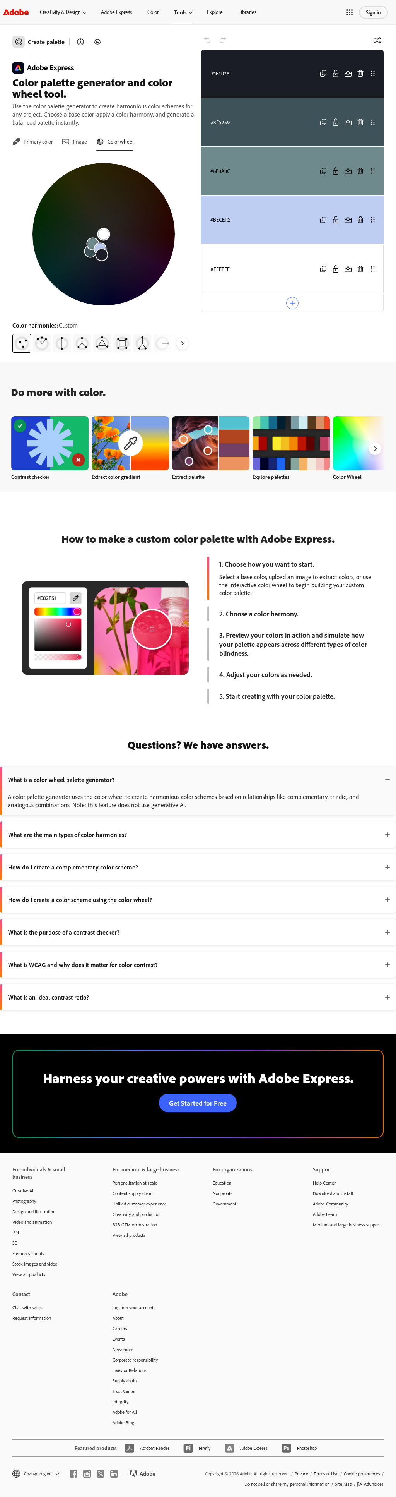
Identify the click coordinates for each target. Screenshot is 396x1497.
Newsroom (123, 1349)
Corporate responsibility (135, 1360)
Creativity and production (136, 1214)
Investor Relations (130, 1370)
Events (119, 1339)
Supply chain (125, 1381)
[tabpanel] (103, 255)
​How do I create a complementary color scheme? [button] (73, 867)
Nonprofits (222, 1193)
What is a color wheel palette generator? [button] (61, 780)
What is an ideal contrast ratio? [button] (48, 997)
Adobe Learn (325, 1214)
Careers (120, 1328)
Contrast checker (30, 476)
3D (15, 1243)
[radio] (21, 343)
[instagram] (87, 1474)
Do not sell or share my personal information (286, 1484)
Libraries (247, 12)
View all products (28, 1274)
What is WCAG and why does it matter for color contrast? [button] (83, 965)
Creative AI (22, 1190)
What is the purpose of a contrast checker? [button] (63, 932)
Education (222, 1183)
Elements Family (28, 1253)
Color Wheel (347, 476)
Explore (215, 12)
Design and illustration (33, 1211)
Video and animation (32, 1222)
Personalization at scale (135, 1183)
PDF (16, 1232)
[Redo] (223, 40)
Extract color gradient (116, 476)
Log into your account (133, 1307)
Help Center (324, 1183)
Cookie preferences (362, 1473)
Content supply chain (132, 1193)
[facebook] (73, 1474)
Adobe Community (330, 1204)
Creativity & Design (60, 12)
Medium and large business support (347, 1225)
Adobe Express (116, 12)
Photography (24, 1201)
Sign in (373, 12)
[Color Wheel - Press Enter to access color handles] (103, 234)
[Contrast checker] (80, 42)
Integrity (121, 1401)
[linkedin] (114, 1474)
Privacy (301, 1473)
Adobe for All (125, 1412)
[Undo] (207, 40)
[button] (349, 12)
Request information (31, 1318)
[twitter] (100, 1474)
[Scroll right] (182, 343)
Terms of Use (326, 1473)
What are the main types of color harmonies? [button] (67, 835)
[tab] (32, 142)
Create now (50, 443)
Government (224, 1204)
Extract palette (188, 476)
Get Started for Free (198, 1103)
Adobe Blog (123, 1422)
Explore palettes (271, 476)
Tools (180, 12)
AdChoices (374, 1484)
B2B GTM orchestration (135, 1225)
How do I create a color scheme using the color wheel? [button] (80, 900)
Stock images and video (34, 1264)
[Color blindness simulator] (97, 42)
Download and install (333, 1193)
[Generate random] (377, 40)
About (118, 1318)
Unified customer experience (140, 1204)
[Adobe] (16, 12)
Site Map (343, 1484)
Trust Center (124, 1391)
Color (153, 12)
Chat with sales (27, 1307)
